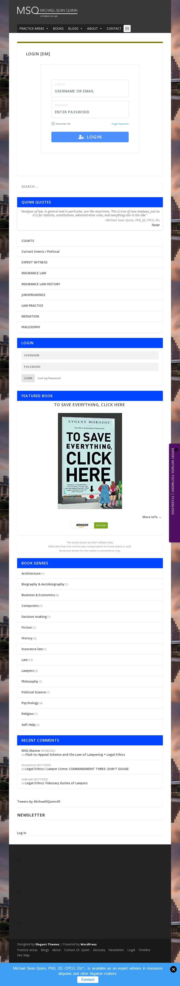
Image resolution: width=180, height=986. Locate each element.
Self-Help (29, 725)
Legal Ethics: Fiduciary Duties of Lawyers (56, 783)
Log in (21, 833)
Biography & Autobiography (43, 584)
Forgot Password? (120, 123)
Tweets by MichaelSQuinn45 (38, 801)
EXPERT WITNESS (34, 262)
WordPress (89, 944)
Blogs (45, 950)
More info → (152, 517)
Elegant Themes (47, 944)
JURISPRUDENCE (33, 295)
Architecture (31, 573)
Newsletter (116, 950)
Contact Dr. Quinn (77, 950)
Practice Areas (27, 950)
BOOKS (58, 28)
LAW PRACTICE (32, 305)
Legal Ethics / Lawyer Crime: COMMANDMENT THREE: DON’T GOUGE (77, 769)
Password (61, 105)
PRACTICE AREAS (31, 28)
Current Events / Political (40, 251)
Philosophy (30, 681)
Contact (87, 979)
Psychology (30, 703)
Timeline (144, 950)
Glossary (99, 950)
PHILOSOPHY (31, 327)
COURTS (28, 241)
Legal (131, 950)
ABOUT (92, 28)
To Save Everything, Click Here (89, 404)
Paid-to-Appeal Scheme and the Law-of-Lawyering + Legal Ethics (75, 754)
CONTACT (114, 28)
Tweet (155, 225)
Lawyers (28, 671)
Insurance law (32, 649)
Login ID (60, 84)
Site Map (23, 955)
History (27, 638)
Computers (30, 606)
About (56, 950)
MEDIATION (30, 316)
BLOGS (73, 28)
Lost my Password (49, 378)
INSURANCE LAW (34, 273)
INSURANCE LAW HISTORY (41, 284)
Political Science (34, 692)
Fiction (27, 627)
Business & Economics (38, 595)
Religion (28, 714)
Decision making (34, 617)
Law (24, 660)
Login (93, 137)
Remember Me (63, 123)
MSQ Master (31, 750)
